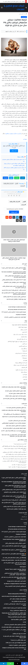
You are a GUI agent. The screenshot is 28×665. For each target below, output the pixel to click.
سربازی (23, 204)
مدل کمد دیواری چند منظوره (21, 369)
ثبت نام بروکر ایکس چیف (22, 339)
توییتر (11, 177)
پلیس (24, 201)
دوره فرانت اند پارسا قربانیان (21, 353)
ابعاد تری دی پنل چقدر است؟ (20, 443)
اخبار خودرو (24, 332)
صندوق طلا (25, 358)
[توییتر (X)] (20, 217)
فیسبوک (5, 177)
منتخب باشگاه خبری (22, 440)
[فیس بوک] (24, 217)
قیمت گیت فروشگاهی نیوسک (21, 362)
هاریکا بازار (25, 376)
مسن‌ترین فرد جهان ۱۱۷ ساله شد (19, 464)
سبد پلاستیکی (24, 355)
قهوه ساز (25, 360)
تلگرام (22, 177)
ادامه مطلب (14, 150)
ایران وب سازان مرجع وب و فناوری (13, 133)
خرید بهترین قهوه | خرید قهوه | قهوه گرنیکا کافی (17, 341)
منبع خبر (25, 139)
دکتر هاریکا (25, 350)
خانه (25, 13)
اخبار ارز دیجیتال (24, 329)
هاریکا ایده (25, 374)
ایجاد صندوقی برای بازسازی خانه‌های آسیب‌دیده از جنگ (14, 458)
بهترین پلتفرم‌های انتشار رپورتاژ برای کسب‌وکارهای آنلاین (14, 446)
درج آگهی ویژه (24, 348)
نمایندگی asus (24, 372)
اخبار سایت (21, 13)
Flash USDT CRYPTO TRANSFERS (19, 324)
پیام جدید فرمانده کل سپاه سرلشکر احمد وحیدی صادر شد (14, 456)
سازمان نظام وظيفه (14, 201)
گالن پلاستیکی (24, 367)
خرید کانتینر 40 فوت (23, 346)
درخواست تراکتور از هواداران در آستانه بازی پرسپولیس (14, 452)
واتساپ (16, 177)
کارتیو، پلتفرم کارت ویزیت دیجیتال (20, 365)
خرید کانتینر (24, 343)
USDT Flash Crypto (22, 327)
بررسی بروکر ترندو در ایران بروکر (20, 334)
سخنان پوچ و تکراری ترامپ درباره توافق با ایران (16, 454)
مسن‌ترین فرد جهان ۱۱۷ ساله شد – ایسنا (17, 466)
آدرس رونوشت (14, 212)
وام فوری (25, 379)
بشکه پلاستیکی (24, 336)
